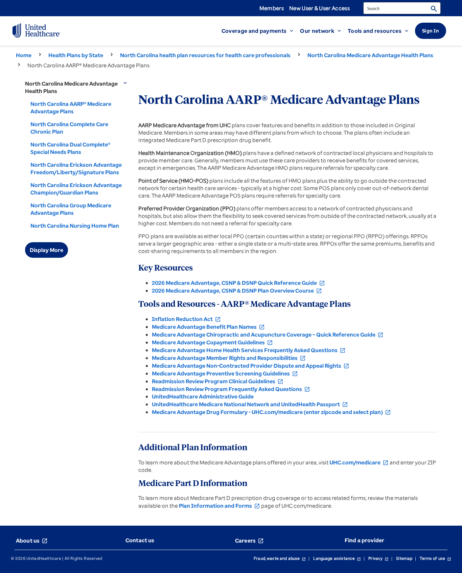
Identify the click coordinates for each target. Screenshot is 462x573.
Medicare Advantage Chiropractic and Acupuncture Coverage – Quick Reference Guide (268, 334)
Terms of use (435, 558)
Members (271, 8)
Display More (46, 250)
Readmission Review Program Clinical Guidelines (217, 381)
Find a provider (364, 540)
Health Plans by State (75, 55)
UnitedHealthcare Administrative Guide (203, 396)
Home (23, 55)
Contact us (140, 540)
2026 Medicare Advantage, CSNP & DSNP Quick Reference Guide (238, 282)
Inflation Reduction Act (186, 319)
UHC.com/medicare (359, 462)
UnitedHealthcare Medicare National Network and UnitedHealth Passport (250, 404)
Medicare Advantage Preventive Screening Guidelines (225, 373)
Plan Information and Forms (219, 505)
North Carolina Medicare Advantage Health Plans (370, 55)
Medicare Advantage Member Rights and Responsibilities (229, 358)
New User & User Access (319, 8)
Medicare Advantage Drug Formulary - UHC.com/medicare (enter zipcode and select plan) (271, 412)
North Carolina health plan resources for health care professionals (205, 55)
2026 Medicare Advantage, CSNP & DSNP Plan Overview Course (237, 290)
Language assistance (337, 558)
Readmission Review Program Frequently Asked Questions (231, 389)
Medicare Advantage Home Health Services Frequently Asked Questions (249, 350)
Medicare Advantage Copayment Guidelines (212, 342)
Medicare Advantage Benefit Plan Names (208, 326)
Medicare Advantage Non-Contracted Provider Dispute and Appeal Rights (250, 365)
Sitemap (404, 558)
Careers (249, 540)
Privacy (378, 558)
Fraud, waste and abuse (280, 558)
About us (32, 540)
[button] (261, 31)
